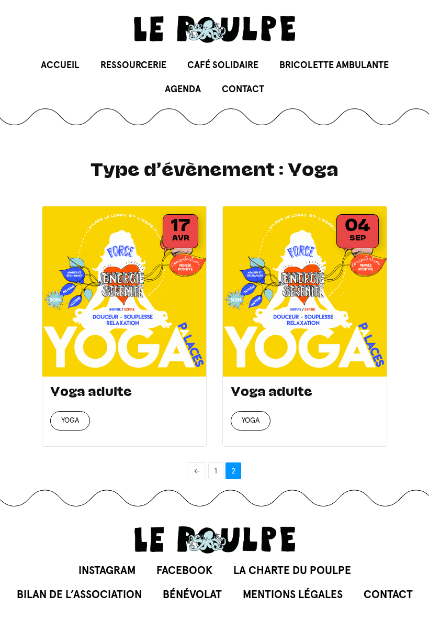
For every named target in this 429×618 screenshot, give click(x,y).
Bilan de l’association (79, 594)
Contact (243, 89)
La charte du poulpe (292, 570)
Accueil (60, 65)
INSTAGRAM (107, 570)
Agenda (183, 89)
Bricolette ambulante (334, 65)
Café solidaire (222, 65)
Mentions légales (293, 594)
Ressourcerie (133, 65)
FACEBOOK (184, 570)
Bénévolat (192, 594)
